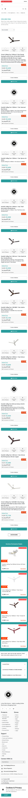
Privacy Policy (5, 736)
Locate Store (5, 664)
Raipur (16, 724)
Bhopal (16, 716)
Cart (3, 744)
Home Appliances (11, 12)
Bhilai (16, 726)
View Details (23, 568)
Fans (18, 12)
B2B (3, 755)
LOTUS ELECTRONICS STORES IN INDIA (12, 669)
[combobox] (14, 5)
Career (3, 749)
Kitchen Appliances (6, 726)
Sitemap (4, 753)
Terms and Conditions (7, 738)
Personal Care (5, 730)
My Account (5, 742)
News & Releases (6, 751)
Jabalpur (17, 720)
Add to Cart (14, 81)
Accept (6, 795)
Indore (16, 715)
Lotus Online (3, 12)
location (6, 1)
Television (4, 715)
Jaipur (16, 730)
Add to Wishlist (14, 77)
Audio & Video (5, 722)
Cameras (4, 728)
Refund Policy (5, 740)
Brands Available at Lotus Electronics (11, 675)
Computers (4, 720)
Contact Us (4, 748)
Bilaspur (17, 728)
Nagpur (17, 722)
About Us (4, 746)
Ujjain (16, 718)
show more (14, 534)
